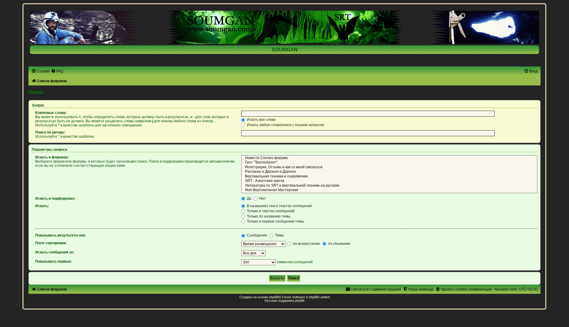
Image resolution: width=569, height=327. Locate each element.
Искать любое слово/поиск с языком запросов (285, 125)
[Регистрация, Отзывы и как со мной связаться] (389, 167)
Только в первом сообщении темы (275, 221)
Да (248, 198)
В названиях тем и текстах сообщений (279, 206)
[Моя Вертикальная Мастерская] (389, 190)
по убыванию (338, 244)
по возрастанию (306, 244)
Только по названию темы (268, 216)
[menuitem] (57, 71)
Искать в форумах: (52, 157)
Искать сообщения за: (54, 252)
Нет (262, 198)
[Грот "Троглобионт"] (389, 162)
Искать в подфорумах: (55, 198)
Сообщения (256, 235)
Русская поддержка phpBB (284, 300)
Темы (279, 235)
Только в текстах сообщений (270, 211)
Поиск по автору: (50, 132)
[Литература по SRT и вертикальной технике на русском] (389, 185)
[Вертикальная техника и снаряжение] (389, 176)
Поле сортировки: (51, 243)
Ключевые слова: (51, 113)
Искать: (42, 206)
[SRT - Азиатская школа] (389, 181)
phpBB (274, 297)
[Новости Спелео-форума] (389, 158)
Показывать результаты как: (60, 235)
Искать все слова (261, 120)
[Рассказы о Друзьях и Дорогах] (389, 171)
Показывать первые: (53, 261)
